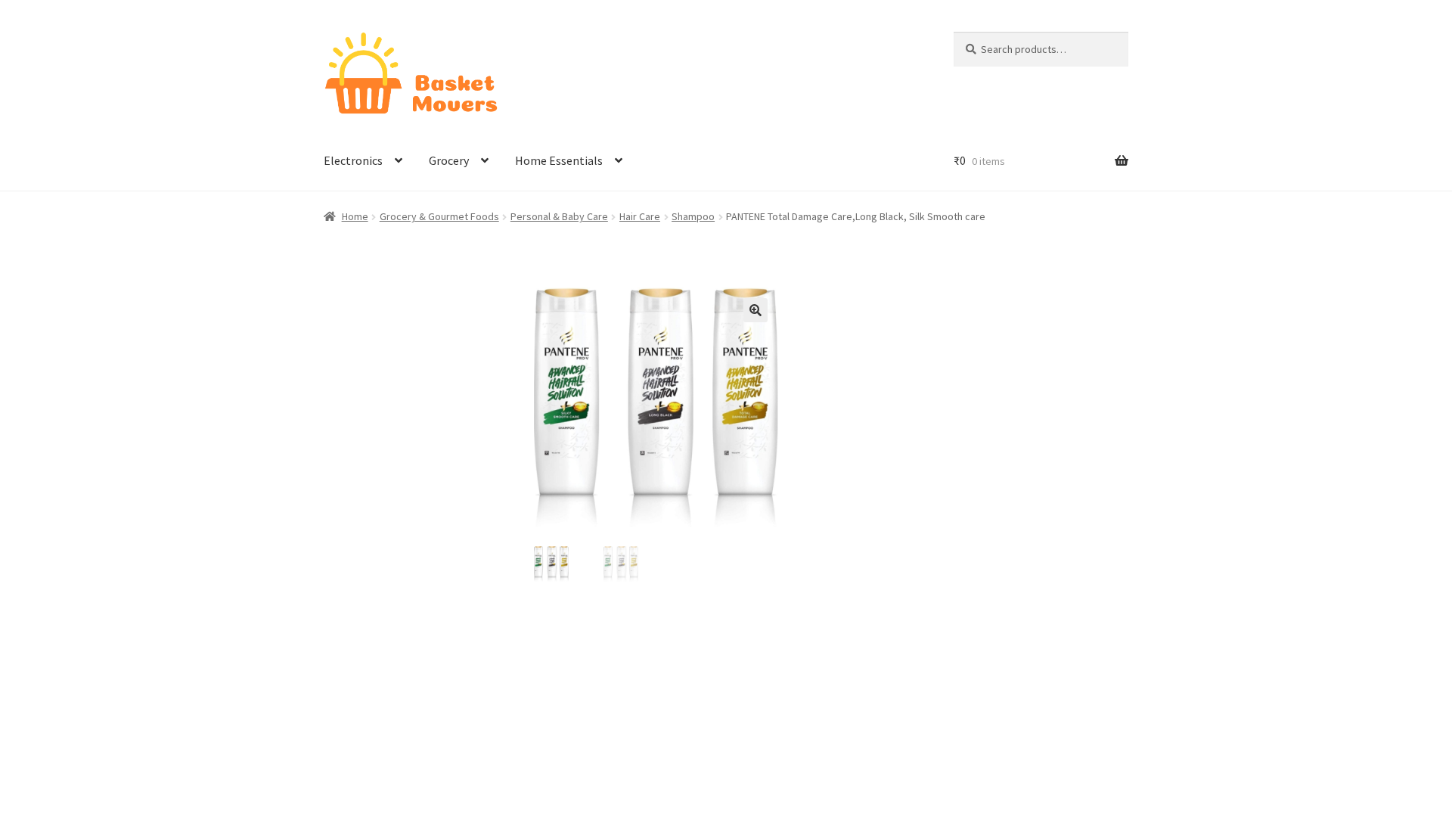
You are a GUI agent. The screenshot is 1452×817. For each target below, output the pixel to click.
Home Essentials (559, 160)
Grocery (449, 160)
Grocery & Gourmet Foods (439, 216)
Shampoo (693, 216)
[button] (755, 310)
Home (355, 216)
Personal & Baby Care (559, 216)
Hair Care (639, 216)
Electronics (353, 160)
